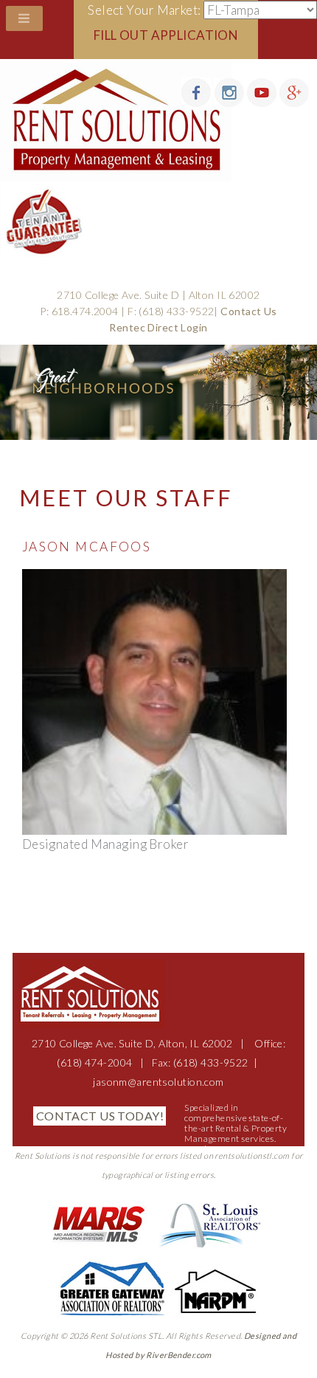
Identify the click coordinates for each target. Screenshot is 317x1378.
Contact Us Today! (100, 1116)
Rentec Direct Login (158, 327)
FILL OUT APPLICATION (166, 35)
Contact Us (248, 311)
